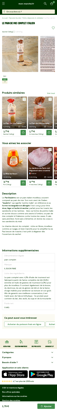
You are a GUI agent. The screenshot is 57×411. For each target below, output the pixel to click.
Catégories (8, 352)
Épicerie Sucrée (15, 18)
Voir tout (51, 93)
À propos (6, 357)
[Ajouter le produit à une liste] (53, 28)
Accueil (5, 18)
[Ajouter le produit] (23, 132)
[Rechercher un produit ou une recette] (45, 4)
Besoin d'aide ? (10, 362)
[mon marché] (28, 3)
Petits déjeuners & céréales (32, 18)
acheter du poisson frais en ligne (24, 324)
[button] (14, 116)
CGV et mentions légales (13, 388)
